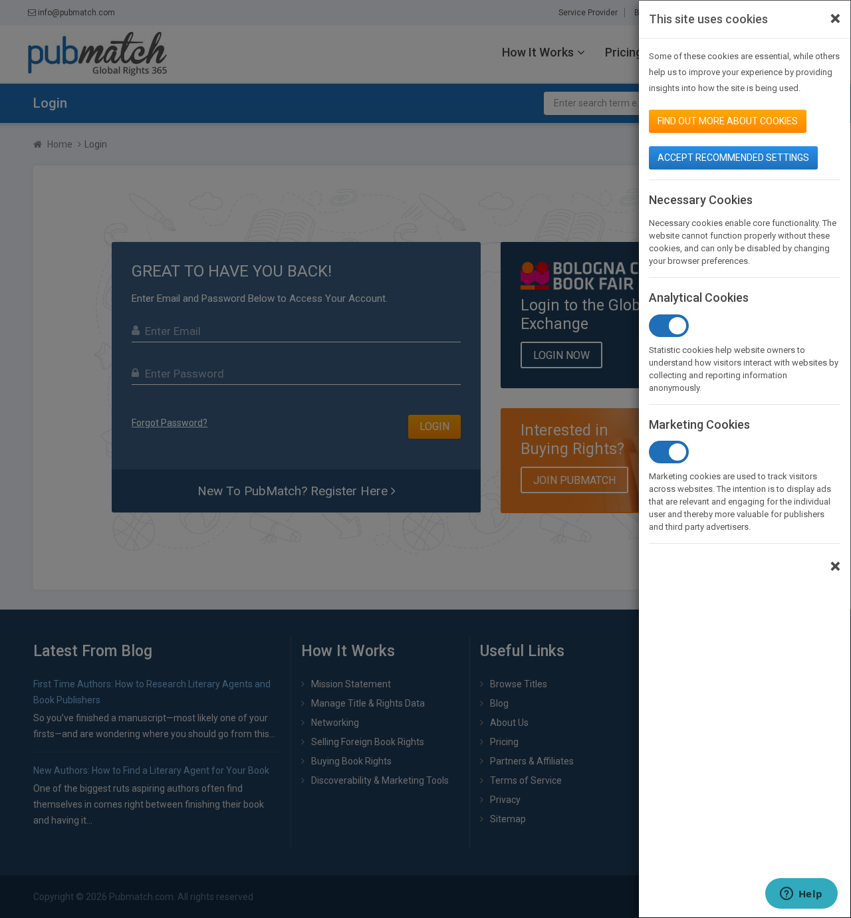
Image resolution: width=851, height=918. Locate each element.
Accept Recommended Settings (733, 157)
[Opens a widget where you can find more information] (801, 894)
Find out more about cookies (728, 121)
